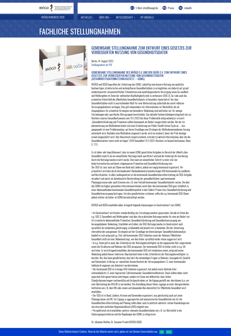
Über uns (104, 17)
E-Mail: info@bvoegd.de (147, 8)
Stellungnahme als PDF (101, 65)
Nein (169, 332)
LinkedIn (188, 8)
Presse (171, 8)
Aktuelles (86, 17)
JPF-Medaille (147, 17)
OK (162, 332)
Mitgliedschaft (125, 17)
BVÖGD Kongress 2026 (52, 17)
